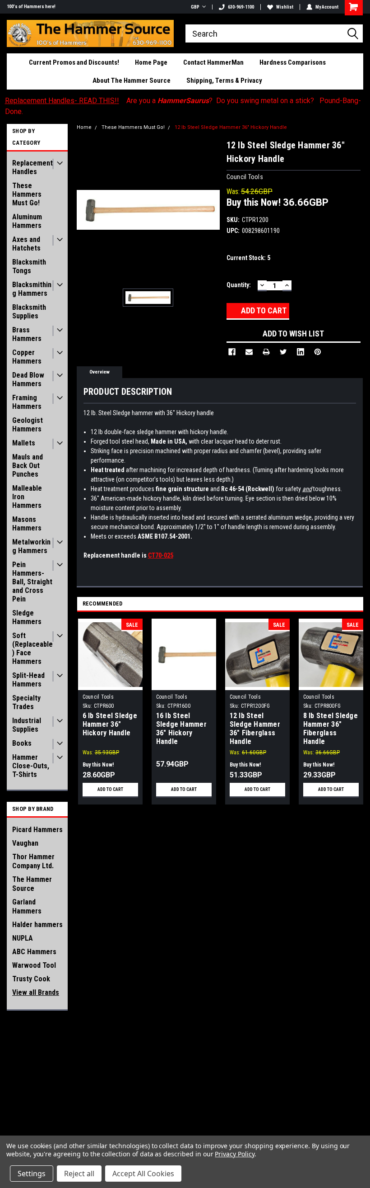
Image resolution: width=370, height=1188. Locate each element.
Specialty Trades (26, 702)
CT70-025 (160, 555)
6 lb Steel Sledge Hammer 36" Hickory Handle (110, 724)
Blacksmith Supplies (29, 311)
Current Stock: (248, 257)
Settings (32, 1174)
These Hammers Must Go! (27, 194)
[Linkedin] (300, 351)
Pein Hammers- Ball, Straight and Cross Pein (32, 581)
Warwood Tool (34, 965)
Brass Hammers (27, 334)
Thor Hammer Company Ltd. (33, 861)
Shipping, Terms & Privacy (224, 80)
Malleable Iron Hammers (27, 497)
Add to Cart (110, 789)
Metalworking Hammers (31, 546)
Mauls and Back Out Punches (27, 465)
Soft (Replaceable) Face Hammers (32, 648)
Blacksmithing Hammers (31, 289)
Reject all (79, 1174)
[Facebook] (232, 351)
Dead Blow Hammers (28, 379)
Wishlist (284, 7)
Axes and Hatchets (26, 243)
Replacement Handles (32, 167)
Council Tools (98, 697)
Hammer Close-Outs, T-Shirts (30, 766)
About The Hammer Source (131, 80)
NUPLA (22, 938)
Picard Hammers (37, 829)
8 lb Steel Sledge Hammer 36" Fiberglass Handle (330, 728)
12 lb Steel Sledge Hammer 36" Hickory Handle (231, 127)
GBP (195, 7)
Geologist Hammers (27, 424)
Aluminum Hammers (27, 221)
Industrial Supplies (26, 725)
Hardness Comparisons (292, 62)
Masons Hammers (27, 523)
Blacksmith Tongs (29, 266)
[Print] (266, 351)
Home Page (151, 62)
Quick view (184, 683)
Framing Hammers (27, 402)
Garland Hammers (27, 906)
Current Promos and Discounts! (74, 62)
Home (84, 127)
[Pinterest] (317, 351)
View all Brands (35, 992)
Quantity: (239, 285)
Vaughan (25, 843)
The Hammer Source (32, 884)
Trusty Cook (31, 979)
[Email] (249, 351)
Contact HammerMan (213, 62)
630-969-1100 (241, 7)
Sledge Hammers (27, 617)
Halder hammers (37, 924)
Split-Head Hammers (28, 679)
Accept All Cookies (143, 1174)
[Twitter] (283, 351)
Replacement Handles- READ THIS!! (62, 100)
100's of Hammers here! (31, 6)
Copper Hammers (27, 356)
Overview (99, 372)
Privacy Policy (234, 1154)
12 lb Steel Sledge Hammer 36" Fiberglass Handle (255, 728)
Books (22, 743)
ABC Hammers (34, 951)
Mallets (23, 443)
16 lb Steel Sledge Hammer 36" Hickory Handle (181, 728)
